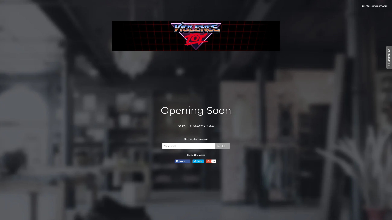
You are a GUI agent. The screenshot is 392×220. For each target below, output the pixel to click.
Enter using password (375, 6)
